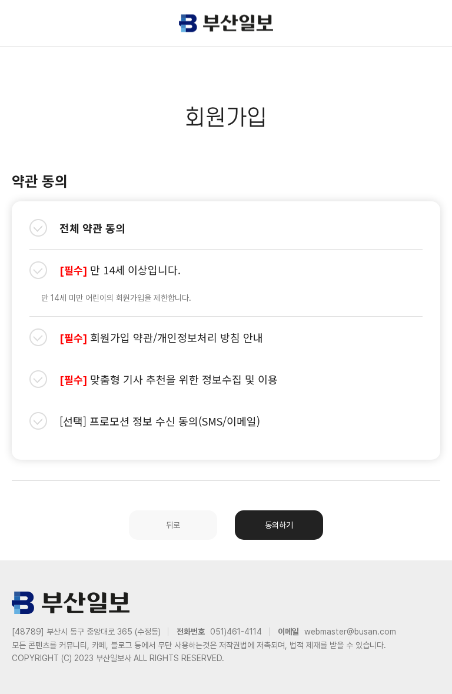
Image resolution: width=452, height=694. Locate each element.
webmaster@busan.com (350, 631)
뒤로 (173, 525)
